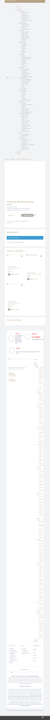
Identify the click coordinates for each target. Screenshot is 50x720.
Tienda (35, 364)
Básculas (41, 445)
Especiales (27, 221)
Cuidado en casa (40, 428)
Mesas (40, 528)
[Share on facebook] (13, 223)
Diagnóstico (39, 444)
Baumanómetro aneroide (41, 449)
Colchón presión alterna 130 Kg (34, 274)
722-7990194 (36, 337)
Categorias (36, 365)
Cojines (40, 435)
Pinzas (40, 512)
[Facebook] (26, 1)
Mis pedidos (24, 650)
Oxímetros (41, 629)
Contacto (36, 641)
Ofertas (38, 638)
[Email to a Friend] (21, 223)
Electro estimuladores (41, 481)
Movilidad (38, 539)
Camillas (41, 524)
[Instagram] (29, 1)
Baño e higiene (40, 367)
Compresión (39, 405)
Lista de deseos (25, 651)
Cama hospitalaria (41, 604)
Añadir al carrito (28, 215)
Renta (38, 601)
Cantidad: (10, 215)
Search (25, 718)
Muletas (40, 551)
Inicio (35, 362)
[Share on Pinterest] (20, 223)
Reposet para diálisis (40, 536)
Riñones (40, 514)
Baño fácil (41, 371)
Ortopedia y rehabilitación (12, 654)
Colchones (22, 221)
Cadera (40, 574)
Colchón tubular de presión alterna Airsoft (14, 304)
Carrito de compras (26, 653)
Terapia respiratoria (13, 659)
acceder (11, 242)
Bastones (41, 549)
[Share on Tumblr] (17, 223)
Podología (41, 597)
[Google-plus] (31, 1)
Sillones (40, 443)
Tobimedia (41, 426)
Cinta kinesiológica (41, 471)
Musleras (41, 583)
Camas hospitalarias (15, 221)
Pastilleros (41, 441)
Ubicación (17, 333)
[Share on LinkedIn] (16, 223)
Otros (40, 440)
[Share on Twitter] (15, 223)
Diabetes (41, 459)
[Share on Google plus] (19, 223)
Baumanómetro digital (41, 453)
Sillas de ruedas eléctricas (41, 560)
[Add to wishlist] (35, 215)
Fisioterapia (39, 468)
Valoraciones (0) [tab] (12, 232)
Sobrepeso (14, 266)
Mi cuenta (24, 648)
